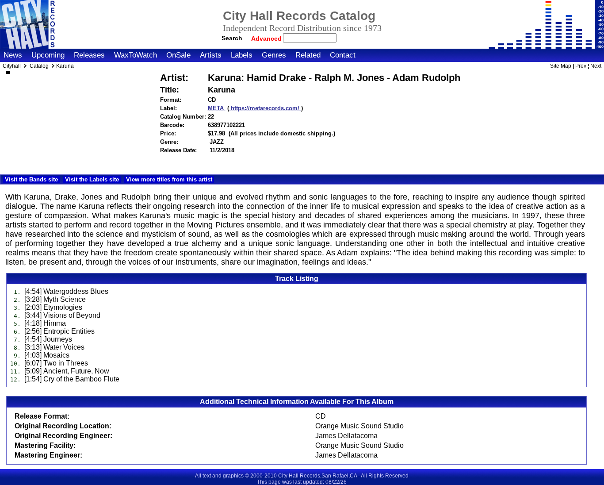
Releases (89, 55)
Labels (241, 55)
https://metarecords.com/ (265, 108)
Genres (274, 55)
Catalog (39, 66)
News (13, 55)
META (217, 108)
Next (595, 66)
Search (232, 38)
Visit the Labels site (92, 179)
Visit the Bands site (31, 179)
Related (308, 55)
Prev (580, 66)
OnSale (178, 55)
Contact (343, 55)
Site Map (560, 66)
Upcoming (48, 55)
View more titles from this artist (169, 179)
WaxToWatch (135, 55)
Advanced (267, 38)
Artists (211, 55)
